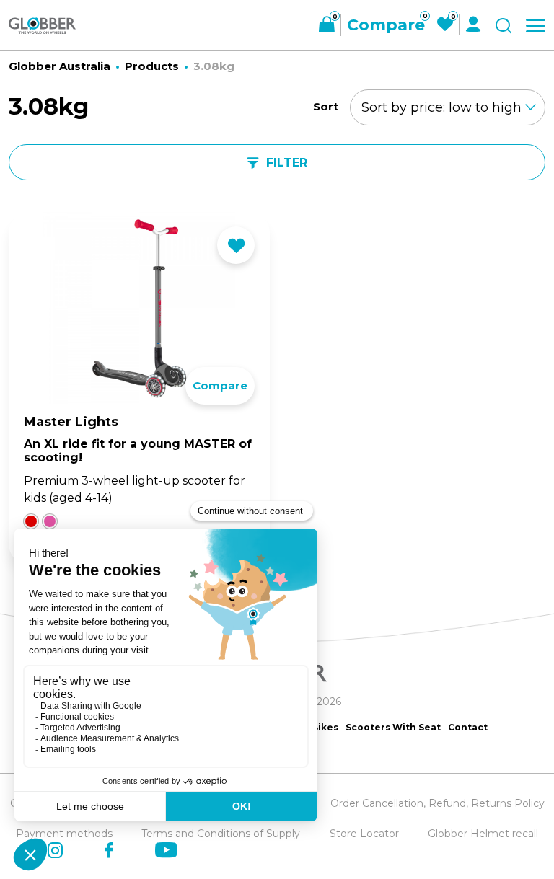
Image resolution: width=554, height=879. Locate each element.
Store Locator (364, 833)
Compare (220, 385)
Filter (286, 162)
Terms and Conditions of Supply (220, 833)
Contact (468, 727)
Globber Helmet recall (483, 833)
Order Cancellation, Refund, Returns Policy (437, 803)
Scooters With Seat (393, 727)
